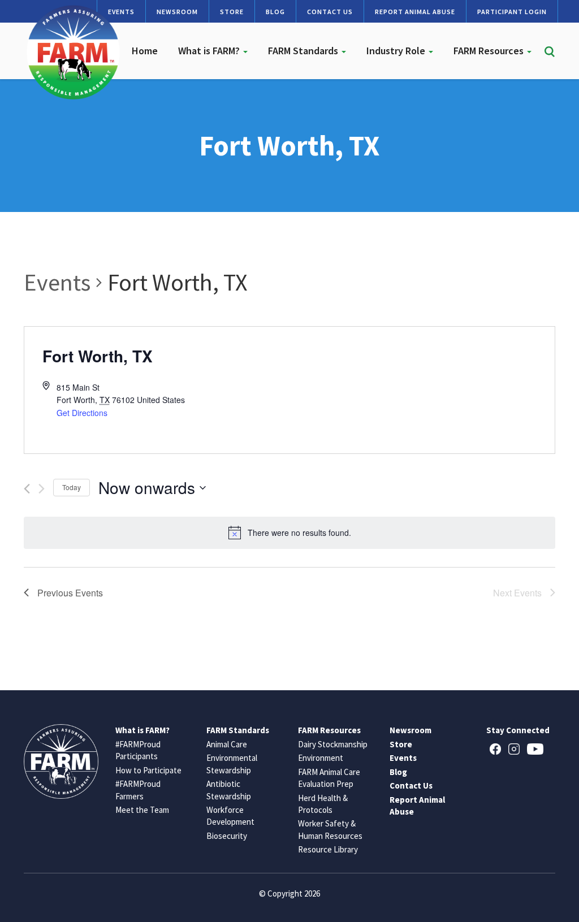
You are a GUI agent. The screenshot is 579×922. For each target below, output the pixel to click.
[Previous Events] (27, 488)
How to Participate (148, 770)
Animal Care (226, 744)
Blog (275, 11)
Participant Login (512, 11)
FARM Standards (304, 50)
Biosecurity (226, 835)
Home (145, 50)
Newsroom (177, 11)
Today (71, 487)
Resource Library (328, 849)
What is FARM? (210, 50)
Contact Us (330, 11)
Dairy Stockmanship (333, 744)
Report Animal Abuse (415, 11)
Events (57, 282)
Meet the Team (142, 809)
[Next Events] (41, 488)
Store (232, 11)
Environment (320, 757)
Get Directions (82, 412)
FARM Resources (489, 50)
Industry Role (396, 50)
